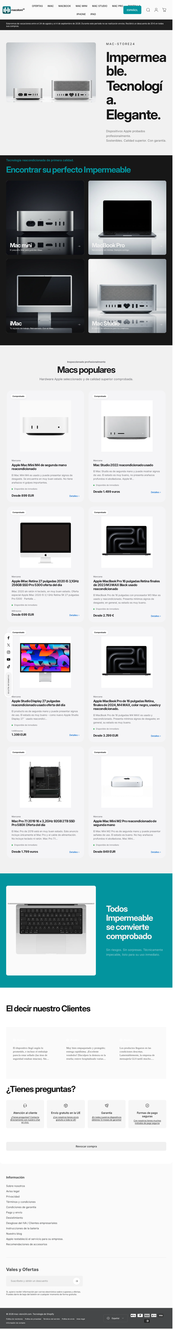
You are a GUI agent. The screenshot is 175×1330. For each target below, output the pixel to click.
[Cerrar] (81, 1268)
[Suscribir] (73, 1296)
